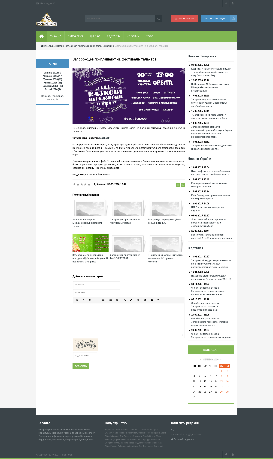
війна (107, 436)
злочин (108, 439)
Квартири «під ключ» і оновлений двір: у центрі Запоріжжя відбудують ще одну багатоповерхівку (211, 72)
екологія (127, 436)
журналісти (137, 436)
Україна (156, 433)
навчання (155, 439)
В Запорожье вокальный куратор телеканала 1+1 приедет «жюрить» (165, 258)
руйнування (123, 446)
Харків (163, 433)
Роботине (148, 433)
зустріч (115, 439)
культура (131, 439)
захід (152, 436)
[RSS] (233, 3)
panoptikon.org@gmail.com (187, 434)
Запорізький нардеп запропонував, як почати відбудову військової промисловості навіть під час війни (211, 263)
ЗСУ (137, 429)
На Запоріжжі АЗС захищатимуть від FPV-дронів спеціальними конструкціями (210, 87)
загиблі (146, 436)
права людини (135, 443)
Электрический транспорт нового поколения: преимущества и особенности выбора (208, 222)
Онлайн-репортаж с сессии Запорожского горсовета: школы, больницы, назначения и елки (208, 291)
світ (131, 446)
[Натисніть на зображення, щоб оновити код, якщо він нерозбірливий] (85, 344)
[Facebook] (226, 3)
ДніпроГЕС (129, 429)
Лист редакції (47, 3)
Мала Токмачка (120, 433)
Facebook (104, 138)
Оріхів (141, 433)
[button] (77, 300)
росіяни (114, 446)
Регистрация (186, 18)
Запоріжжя (144, 429)
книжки (122, 439)
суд (141, 446)
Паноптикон (66, 454)
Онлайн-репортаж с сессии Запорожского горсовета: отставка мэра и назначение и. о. (209, 321)
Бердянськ (110, 429)
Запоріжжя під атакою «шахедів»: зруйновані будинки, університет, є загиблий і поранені (209, 102)
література (145, 439)
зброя (158, 436)
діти (121, 436)
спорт (136, 446)
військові (114, 436)
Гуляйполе (119, 429)
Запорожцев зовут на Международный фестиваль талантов (88, 222)
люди (137, 439)
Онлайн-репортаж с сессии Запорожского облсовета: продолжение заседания (205, 306)
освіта (125, 443)
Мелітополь (132, 433)
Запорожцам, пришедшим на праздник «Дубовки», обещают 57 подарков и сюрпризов (90, 258)
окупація (117, 443)
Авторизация (217, 18)
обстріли (109, 443)
